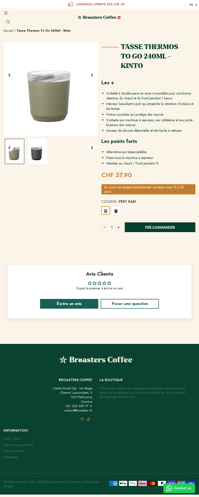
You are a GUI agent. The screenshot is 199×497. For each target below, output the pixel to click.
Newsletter (11, 457)
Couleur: (118, 201)
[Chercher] (13, 21)
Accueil (8, 31)
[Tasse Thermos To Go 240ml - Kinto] (14, 151)
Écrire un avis (69, 303)
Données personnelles (18, 445)
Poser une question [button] (130, 303)
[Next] (91, 75)
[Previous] (9, 75)
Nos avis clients (14, 451)
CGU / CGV (12, 438)
